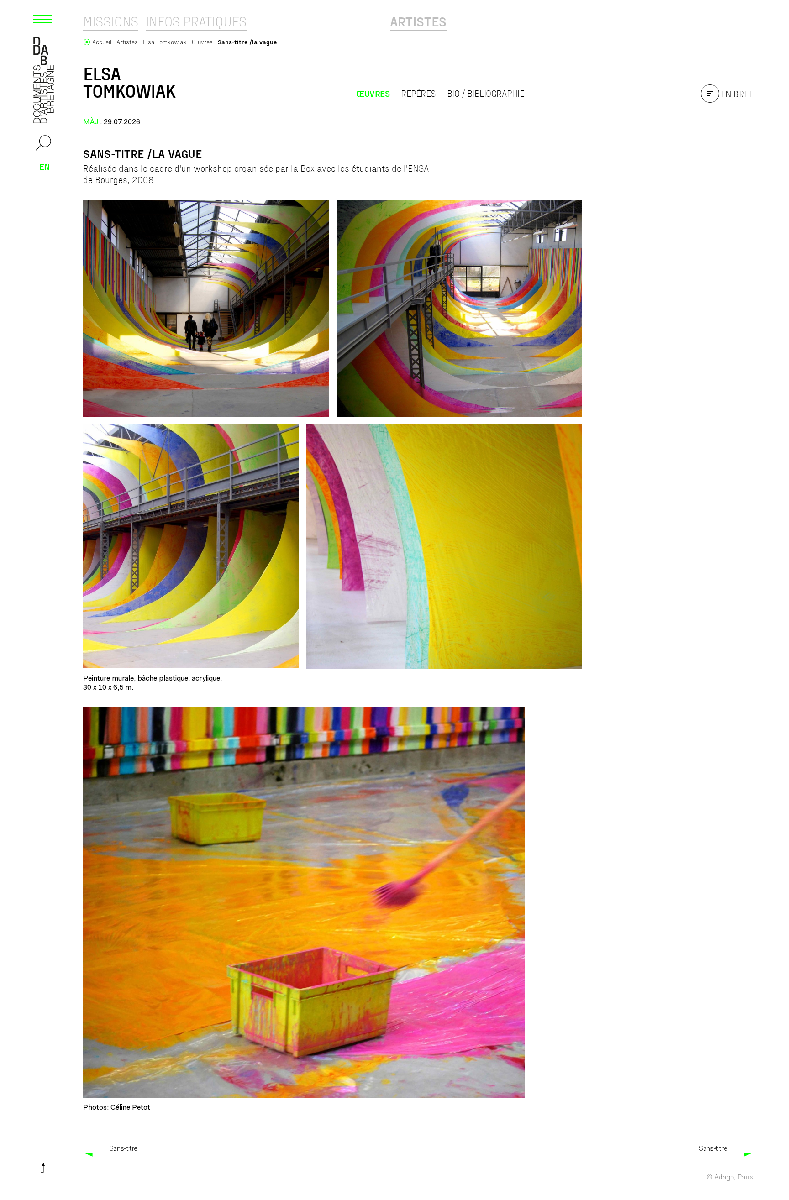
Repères (418, 93)
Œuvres (372, 93)
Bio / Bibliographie (486, 93)
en (44, 166)
